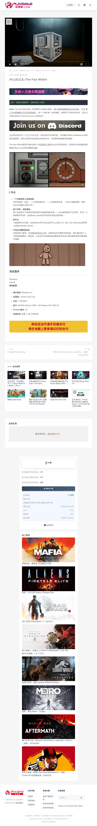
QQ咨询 (49, 525)
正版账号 (31, 805)
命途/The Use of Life (58, 400)
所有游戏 (24, 75)
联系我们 (19, 803)
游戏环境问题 (48, 808)
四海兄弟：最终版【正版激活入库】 (37, 564)
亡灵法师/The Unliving (16, 352)
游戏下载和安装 (48, 798)
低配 (17, 75)
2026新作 (31, 801)
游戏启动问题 (48, 804)
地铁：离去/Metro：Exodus (33, 711)
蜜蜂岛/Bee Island (14, 400)
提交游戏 (28, 816)
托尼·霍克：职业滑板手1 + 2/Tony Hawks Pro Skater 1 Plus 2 (16, 384)
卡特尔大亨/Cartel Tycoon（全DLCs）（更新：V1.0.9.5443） (71, 353)
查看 (72, 495)
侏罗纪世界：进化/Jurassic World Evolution (40, 682)
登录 (58, 434)
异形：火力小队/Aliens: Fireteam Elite (38, 593)
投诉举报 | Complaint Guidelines (53, 816)
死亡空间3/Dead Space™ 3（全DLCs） (38, 621)
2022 (12, 75)
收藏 (53, 70)
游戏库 (30, 796)
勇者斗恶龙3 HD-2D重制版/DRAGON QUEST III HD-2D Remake (37, 402)
